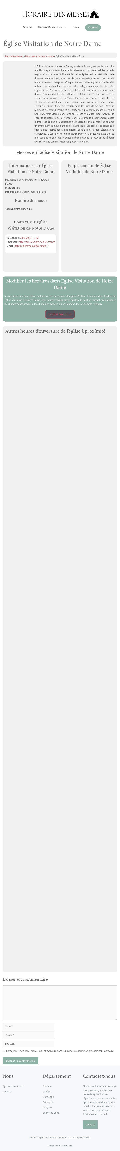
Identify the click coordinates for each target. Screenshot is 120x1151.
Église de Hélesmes (60, 475)
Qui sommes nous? (13, 1086)
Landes (47, 1091)
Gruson (50, 56)
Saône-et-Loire (51, 1112)
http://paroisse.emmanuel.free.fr (37, 241)
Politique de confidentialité (58, 1137)
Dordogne (48, 1096)
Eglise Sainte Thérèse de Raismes (60, 404)
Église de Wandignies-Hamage (60, 826)
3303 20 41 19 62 (29, 238)
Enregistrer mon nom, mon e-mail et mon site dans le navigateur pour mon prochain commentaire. (60, 1051)
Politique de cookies (82, 1137)
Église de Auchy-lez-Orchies (60, 896)
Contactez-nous (60, 314)
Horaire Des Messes (50, 27)
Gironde (47, 1086)
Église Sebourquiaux (60, 756)
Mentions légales (36, 1137)
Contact (93, 27)
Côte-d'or (48, 1102)
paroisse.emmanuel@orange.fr (31, 245)
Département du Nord (35, 56)
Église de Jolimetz (60, 685)
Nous (76, 27)
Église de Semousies (60, 615)
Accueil (27, 27)
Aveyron (47, 1107)
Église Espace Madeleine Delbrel (60, 966)
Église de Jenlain (60, 545)
